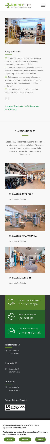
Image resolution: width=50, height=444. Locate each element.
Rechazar (25, 439)
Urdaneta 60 (14, 369)
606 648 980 (26, 318)
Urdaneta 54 (14, 350)
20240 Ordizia (14, 353)
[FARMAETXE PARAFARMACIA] (25, 218)
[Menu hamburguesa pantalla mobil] (43, 5)
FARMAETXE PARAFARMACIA (23, 235)
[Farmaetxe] (23, 5)
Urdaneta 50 (14, 387)
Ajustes (40, 439)
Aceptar (9, 439)
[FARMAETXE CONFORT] (25, 260)
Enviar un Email (30, 332)
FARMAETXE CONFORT (20, 277)
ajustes (23, 434)
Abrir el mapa (28, 304)
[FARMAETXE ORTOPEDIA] (25, 176)
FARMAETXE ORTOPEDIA (21, 193)
